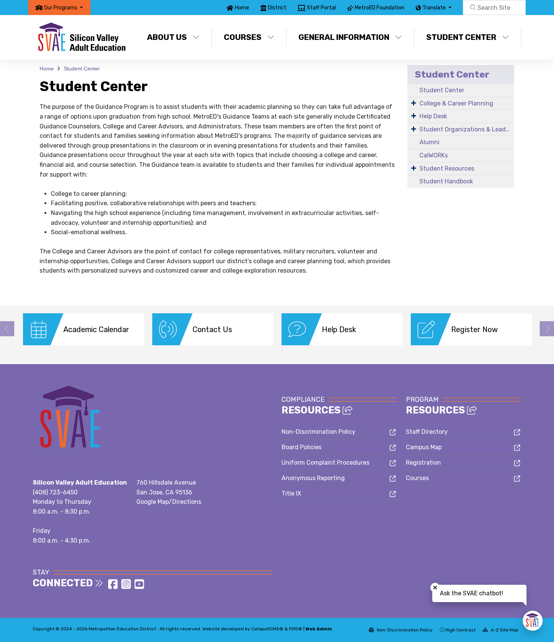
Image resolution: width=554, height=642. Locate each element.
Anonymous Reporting (313, 478)
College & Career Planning (456, 103)
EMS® (295, 628)
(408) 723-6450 (55, 492)
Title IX (291, 493)
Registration (423, 462)
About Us (167, 37)
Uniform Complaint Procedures (325, 462)
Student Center (461, 37)
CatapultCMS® (267, 628)
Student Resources (446, 168)
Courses (243, 37)
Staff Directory (427, 431)
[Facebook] (113, 586)
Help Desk (433, 116)
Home (242, 8)
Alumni (429, 142)
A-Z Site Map (504, 630)
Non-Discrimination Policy (318, 431)
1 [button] (271, 351)
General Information (343, 37)
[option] (83, 329)
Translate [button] (434, 8)
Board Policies (301, 447)
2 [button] (282, 351)
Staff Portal (321, 8)
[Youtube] (139, 586)
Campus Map (424, 447)
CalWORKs (433, 155)
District (277, 8)
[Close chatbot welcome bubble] (435, 587)
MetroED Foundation (379, 8)
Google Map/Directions (168, 501)
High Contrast (460, 630)
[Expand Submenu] (414, 103)
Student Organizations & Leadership (466, 129)
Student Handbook (446, 181)
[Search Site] (494, 7)
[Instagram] (126, 586)
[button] (63, 8)
